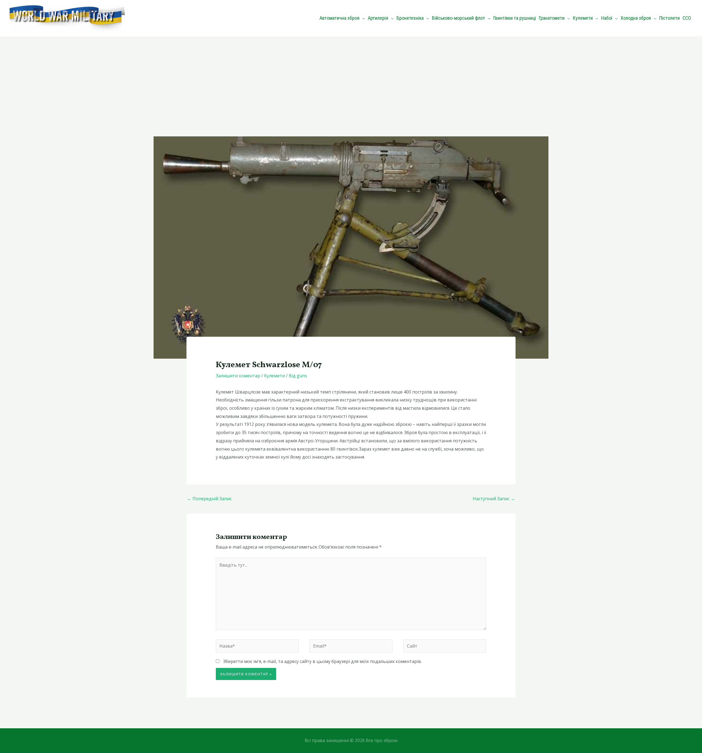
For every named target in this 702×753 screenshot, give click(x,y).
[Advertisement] (351, 77)
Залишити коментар (238, 376)
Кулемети (274, 376)
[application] (362, 18)
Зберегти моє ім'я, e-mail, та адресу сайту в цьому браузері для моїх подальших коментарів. (322, 661)
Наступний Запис (494, 499)
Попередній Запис (209, 499)
